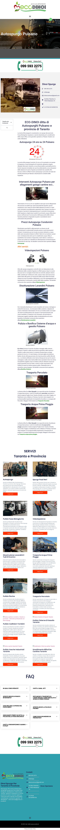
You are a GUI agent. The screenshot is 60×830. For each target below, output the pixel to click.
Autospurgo (21, 243)
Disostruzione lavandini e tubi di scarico (13, 556)
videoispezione (39, 519)
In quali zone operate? (11, 688)
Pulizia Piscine (9, 596)
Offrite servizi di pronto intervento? (11, 697)
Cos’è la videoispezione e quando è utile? (14, 725)
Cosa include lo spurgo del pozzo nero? (12, 706)
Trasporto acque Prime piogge (42, 556)
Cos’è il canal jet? (39, 688)
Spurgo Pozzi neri (40, 479)
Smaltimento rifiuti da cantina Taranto (42, 650)
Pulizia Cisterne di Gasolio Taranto (43, 621)
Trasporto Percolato (41, 596)
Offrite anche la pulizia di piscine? (42, 707)
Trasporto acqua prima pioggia (28, 434)
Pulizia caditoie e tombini (14, 624)
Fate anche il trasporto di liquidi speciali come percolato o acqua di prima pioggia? (44, 698)
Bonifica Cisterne (26, 369)
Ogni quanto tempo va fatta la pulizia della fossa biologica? (13, 715)
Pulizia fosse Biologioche (13, 519)
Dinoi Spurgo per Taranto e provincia (10, 784)
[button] (30, 16)
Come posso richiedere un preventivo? (42, 717)
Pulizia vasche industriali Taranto (13, 650)
